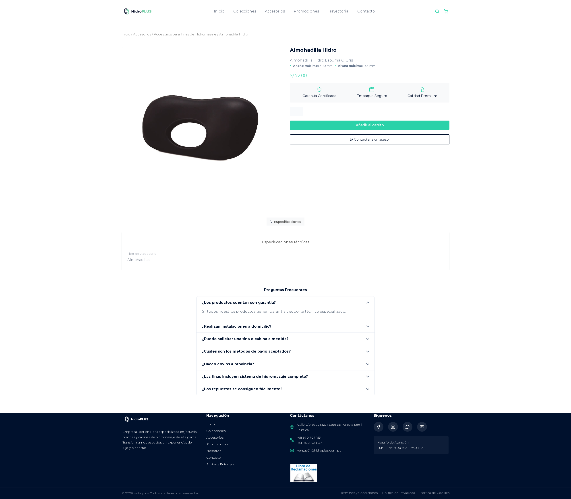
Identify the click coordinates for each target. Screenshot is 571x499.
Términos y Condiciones (359, 493)
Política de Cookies (434, 493)
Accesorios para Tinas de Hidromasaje (185, 34)
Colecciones (244, 11)
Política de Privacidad (398, 493)
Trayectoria (338, 11)
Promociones (306, 11)
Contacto (366, 11)
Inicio (219, 11)
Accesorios (275, 11)
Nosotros (213, 451)
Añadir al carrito (370, 125)
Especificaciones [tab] (287, 222)
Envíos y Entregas (220, 464)
